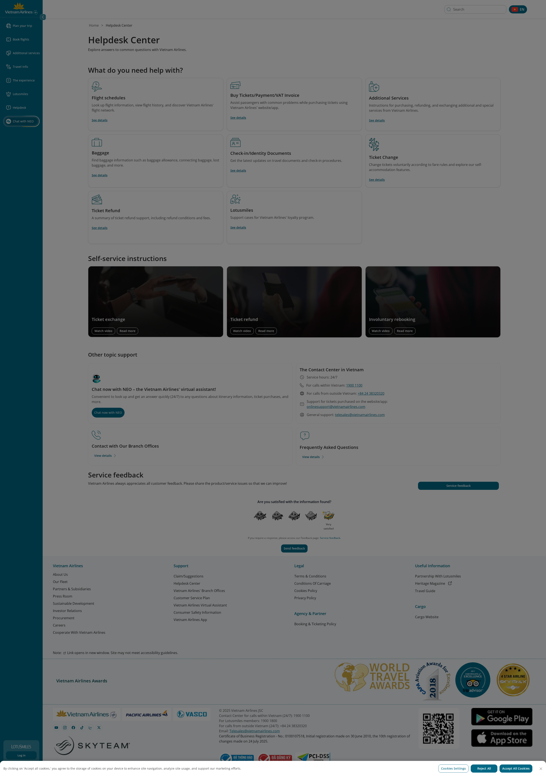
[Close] (541, 768)
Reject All (484, 768)
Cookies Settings (453, 768)
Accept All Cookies (516, 768)
